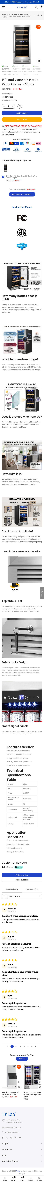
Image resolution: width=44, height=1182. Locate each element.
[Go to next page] (36, 1046)
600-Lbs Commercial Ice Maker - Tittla (10, 1093)
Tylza (23, 1174)
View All (22, 1058)
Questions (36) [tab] (32, 889)
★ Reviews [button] (42, 593)
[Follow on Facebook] (3, 1137)
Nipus (10, 94)
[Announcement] (22, 2)
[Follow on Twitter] (7, 1137)
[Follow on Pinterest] (16, 1137)
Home (4, 14)
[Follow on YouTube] (20, 1137)
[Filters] (4, 896)
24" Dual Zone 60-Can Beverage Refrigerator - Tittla (32, 1094)
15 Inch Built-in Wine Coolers (19, 14)
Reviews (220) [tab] (12, 889)
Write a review (22, 875)
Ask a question (22, 880)
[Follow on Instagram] (11, 1137)
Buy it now (22, 119)
